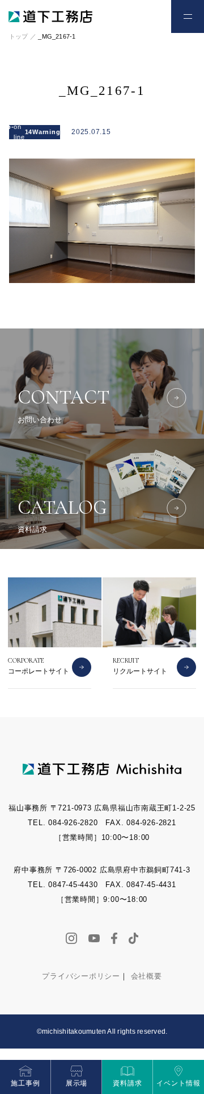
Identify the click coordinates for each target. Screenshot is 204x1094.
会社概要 (146, 976)
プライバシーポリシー (81, 976)
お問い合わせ (148, 21)
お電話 (116, 21)
